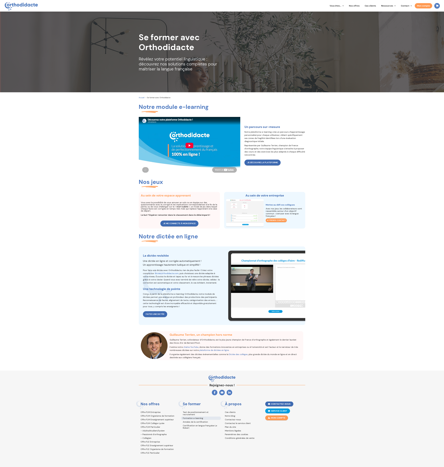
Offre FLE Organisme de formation (157, 449)
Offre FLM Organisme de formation (157, 415)
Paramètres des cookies (236, 434)
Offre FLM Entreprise (150, 412)
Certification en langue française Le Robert (200, 426)
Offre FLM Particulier (150, 427)
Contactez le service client (238, 423)
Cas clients (370, 5)
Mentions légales (233, 430)
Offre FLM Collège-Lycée (152, 423)
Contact (405, 5)
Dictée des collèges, (238, 354)
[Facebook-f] (214, 392)
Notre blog (230, 415)
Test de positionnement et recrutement (195, 413)
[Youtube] (222, 392)
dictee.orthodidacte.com (167, 273)
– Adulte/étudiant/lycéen (153, 430)
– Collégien (146, 438)
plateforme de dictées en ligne (214, 350)
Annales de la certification (195, 422)
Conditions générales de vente (239, 438)
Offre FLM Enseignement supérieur (157, 419)
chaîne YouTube (190, 347)
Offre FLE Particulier (150, 453)
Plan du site (230, 427)
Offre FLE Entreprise (150, 441)
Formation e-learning (193, 418)
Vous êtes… (335, 5)
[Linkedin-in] (229, 392)
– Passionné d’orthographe (154, 434)
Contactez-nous (233, 419)
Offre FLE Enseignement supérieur (157, 445)
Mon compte (423, 5)
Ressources (387, 5)
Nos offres (354, 5)
